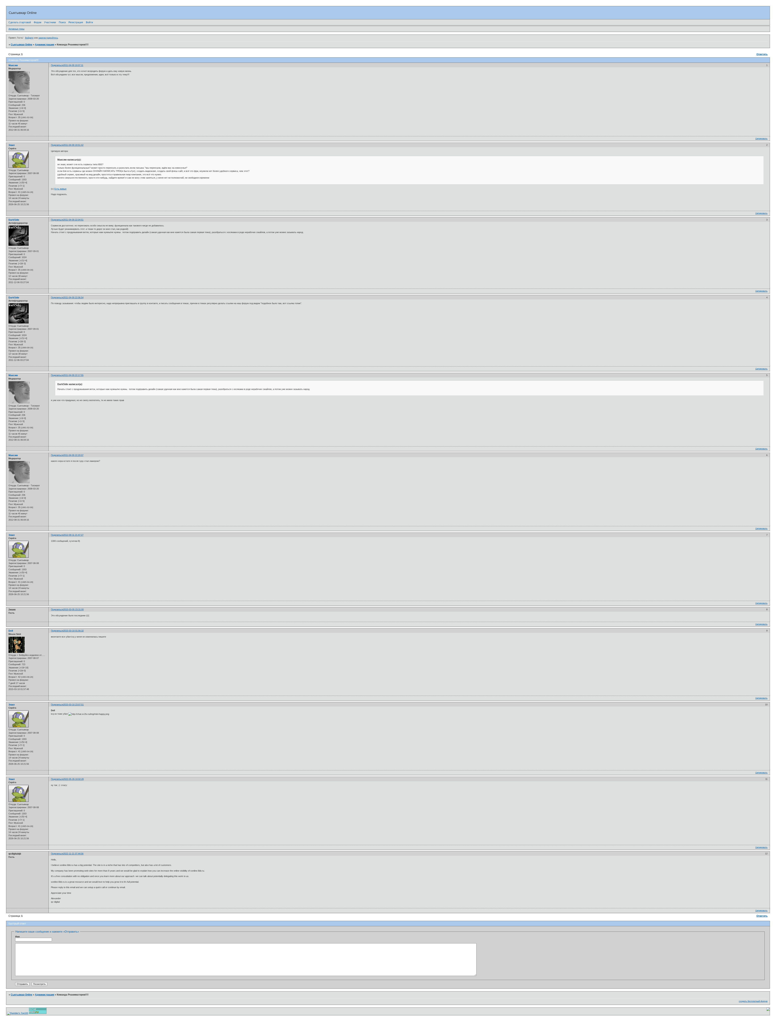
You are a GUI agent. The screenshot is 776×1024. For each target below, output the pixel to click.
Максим (13, 65)
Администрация (44, 44)
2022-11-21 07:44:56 (73, 853)
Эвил (11, 145)
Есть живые (60, 189)
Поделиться (57, 65)
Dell (10, 630)
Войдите (29, 38)
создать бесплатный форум (753, 1001)
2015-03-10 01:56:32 (73, 630)
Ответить (762, 54)
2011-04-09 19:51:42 (73, 145)
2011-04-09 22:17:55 (73, 375)
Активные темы (16, 29)
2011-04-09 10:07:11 (73, 65)
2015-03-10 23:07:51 (73, 704)
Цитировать (761, 138)
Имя (17, 936)
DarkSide (13, 219)
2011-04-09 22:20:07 (73, 455)
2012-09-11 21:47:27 (73, 535)
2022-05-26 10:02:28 (73, 779)
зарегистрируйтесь (48, 38)
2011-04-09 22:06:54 (73, 297)
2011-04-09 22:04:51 (73, 219)
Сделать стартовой (20, 22)
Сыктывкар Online (21, 44)
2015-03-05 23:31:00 (73, 609)
